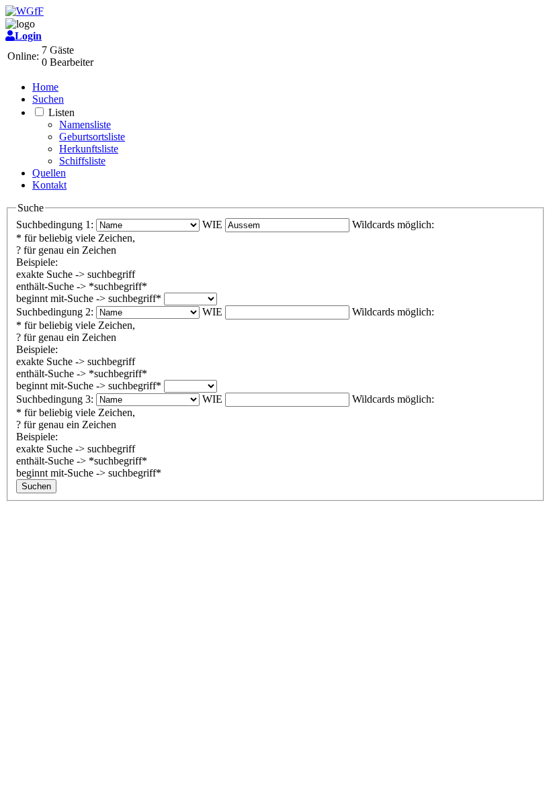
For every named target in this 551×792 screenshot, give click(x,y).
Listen (61, 112)
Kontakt (49, 185)
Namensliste (85, 124)
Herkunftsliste (88, 148)
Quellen (49, 173)
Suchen (48, 99)
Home (45, 87)
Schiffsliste (82, 160)
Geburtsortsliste (92, 136)
